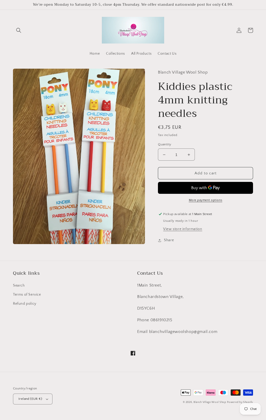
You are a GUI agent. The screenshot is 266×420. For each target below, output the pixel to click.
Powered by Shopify (240, 402)
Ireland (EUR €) (30, 399)
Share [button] (169, 240)
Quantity (164, 144)
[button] (18, 30)
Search (19, 285)
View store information (182, 229)
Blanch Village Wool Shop (210, 402)
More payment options (205, 200)
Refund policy (24, 304)
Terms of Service (27, 295)
